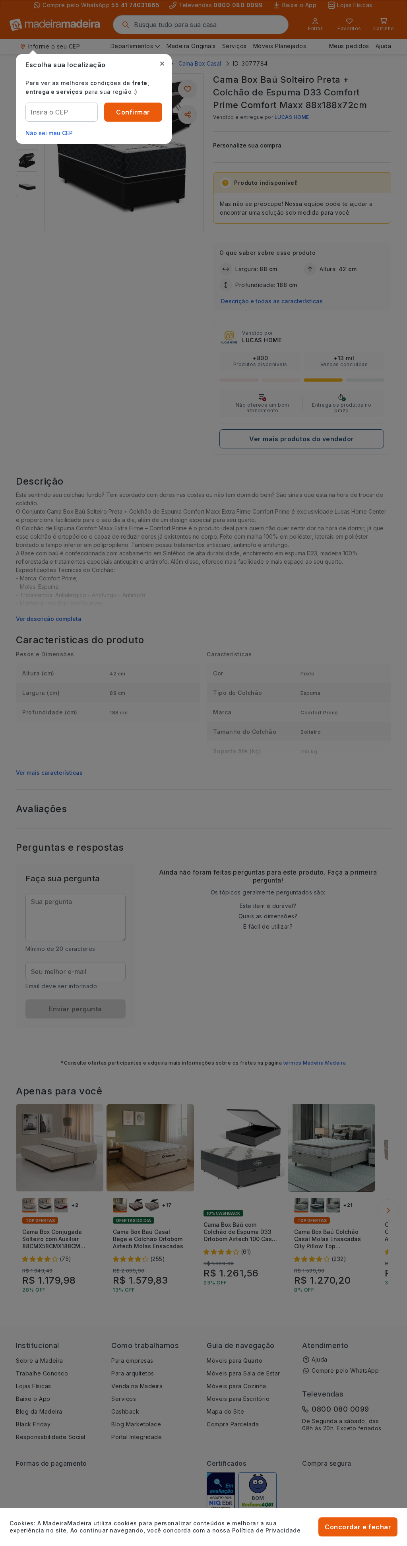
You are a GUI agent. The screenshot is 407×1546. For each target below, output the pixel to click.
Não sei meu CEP (49, 133)
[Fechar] (162, 63)
